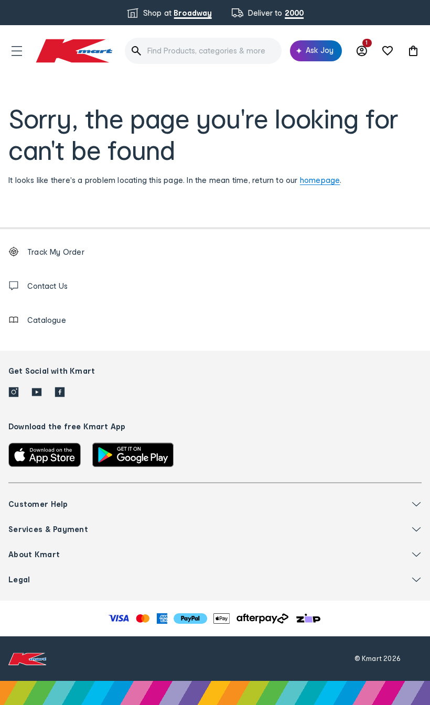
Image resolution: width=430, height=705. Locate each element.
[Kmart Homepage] (73, 50)
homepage (320, 180)
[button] (16, 50)
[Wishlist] (387, 50)
